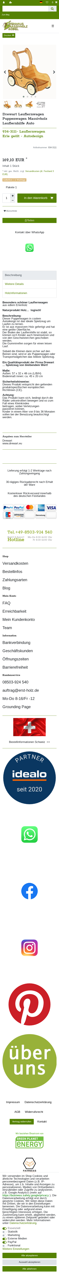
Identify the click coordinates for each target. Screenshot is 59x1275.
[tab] (29, 275)
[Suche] (52, 9)
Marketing (14, 1235)
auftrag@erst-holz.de (20, 690)
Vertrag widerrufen (21, 1121)
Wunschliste (11, 211)
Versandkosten (15, 563)
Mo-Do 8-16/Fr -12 (18, 698)
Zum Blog (5, 15)
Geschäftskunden (17, 651)
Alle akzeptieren (29, 1255)
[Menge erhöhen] (12, 196)
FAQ (6, 603)
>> (47, 742)
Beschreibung (13, 275)
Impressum (13, 1102)
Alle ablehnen (29, 1268)
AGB (17, 1111)
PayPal (12, 1242)
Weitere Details (14, 284)
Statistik (13, 1231)
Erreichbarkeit (14, 611)
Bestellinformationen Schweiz (27, 742)
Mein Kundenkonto (18, 619)
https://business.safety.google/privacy (25, 1195)
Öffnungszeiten (15, 659)
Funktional (14, 1245)
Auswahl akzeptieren (29, 1262)
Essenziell (14, 1228)
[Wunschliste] (47, 2)
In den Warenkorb (35, 198)
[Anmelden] (4, 2)
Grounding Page (16, 707)
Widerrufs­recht (34, 1111)
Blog (6, 588)
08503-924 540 (15, 682)
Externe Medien (17, 1238)
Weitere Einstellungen (15, 1249)
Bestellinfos (12, 571)
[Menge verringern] (12, 200)
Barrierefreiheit (15, 667)
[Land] (41, 2)
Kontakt (42, 1121)
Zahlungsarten (14, 580)
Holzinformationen (16, 293)
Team (7, 627)
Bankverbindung (16, 642)
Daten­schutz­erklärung (38, 1102)
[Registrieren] (11, 2)
